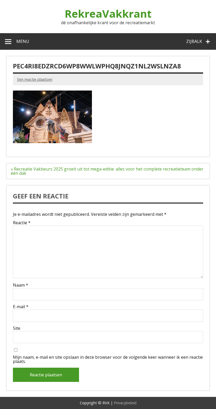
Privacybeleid (125, 402)
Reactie (22, 223)
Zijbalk (194, 41)
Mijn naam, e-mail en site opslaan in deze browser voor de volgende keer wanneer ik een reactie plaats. (108, 359)
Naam (20, 285)
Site (16, 328)
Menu (22, 41)
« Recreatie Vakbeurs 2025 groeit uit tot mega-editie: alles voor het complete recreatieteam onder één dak (107, 171)
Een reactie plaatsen (34, 79)
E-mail (20, 307)
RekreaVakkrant (108, 13)
